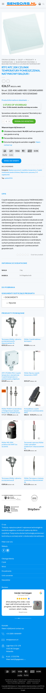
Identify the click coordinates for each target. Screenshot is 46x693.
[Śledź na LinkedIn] (8, 550)
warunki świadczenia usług (35, 688)
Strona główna (8, 60)
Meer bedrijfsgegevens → (16, 659)
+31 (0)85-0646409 (13, 633)
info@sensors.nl (12, 639)
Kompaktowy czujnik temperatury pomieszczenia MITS (33, 411)
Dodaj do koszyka (24, 121)
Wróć (28, 683)
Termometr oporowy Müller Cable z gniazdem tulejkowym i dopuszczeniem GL (34, 445)
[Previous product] (8, 81)
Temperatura (7, 62)
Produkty (29, 60)
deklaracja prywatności (17, 688)
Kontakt (35, 683)
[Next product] (3, 81)
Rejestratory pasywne (25, 62)
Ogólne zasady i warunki (16, 681)
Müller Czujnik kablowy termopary (32, 340)
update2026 (9, 178)
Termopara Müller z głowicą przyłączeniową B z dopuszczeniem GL (11, 341)
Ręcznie (12, 303)
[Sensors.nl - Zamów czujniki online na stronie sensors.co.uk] (21, 4)
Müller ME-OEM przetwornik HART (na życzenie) (9, 444)
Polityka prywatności (16, 683)
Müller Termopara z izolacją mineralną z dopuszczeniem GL (33, 480)
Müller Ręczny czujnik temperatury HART (31, 374)
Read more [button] (23, 612)
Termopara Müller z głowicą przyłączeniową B (11, 479)
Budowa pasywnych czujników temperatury (21, 64)
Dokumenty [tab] (11, 297)
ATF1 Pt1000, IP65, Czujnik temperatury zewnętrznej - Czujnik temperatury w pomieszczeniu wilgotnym (11, 376)
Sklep (20, 60)
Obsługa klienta (33, 681)
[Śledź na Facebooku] (4, 550)
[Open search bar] (43, 4)
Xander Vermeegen (23, 593)
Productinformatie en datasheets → (15, 100)
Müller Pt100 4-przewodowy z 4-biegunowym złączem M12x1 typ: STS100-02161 (12, 411)
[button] (3, 4)
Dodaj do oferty (11, 161)
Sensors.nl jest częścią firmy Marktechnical (22, 680)
